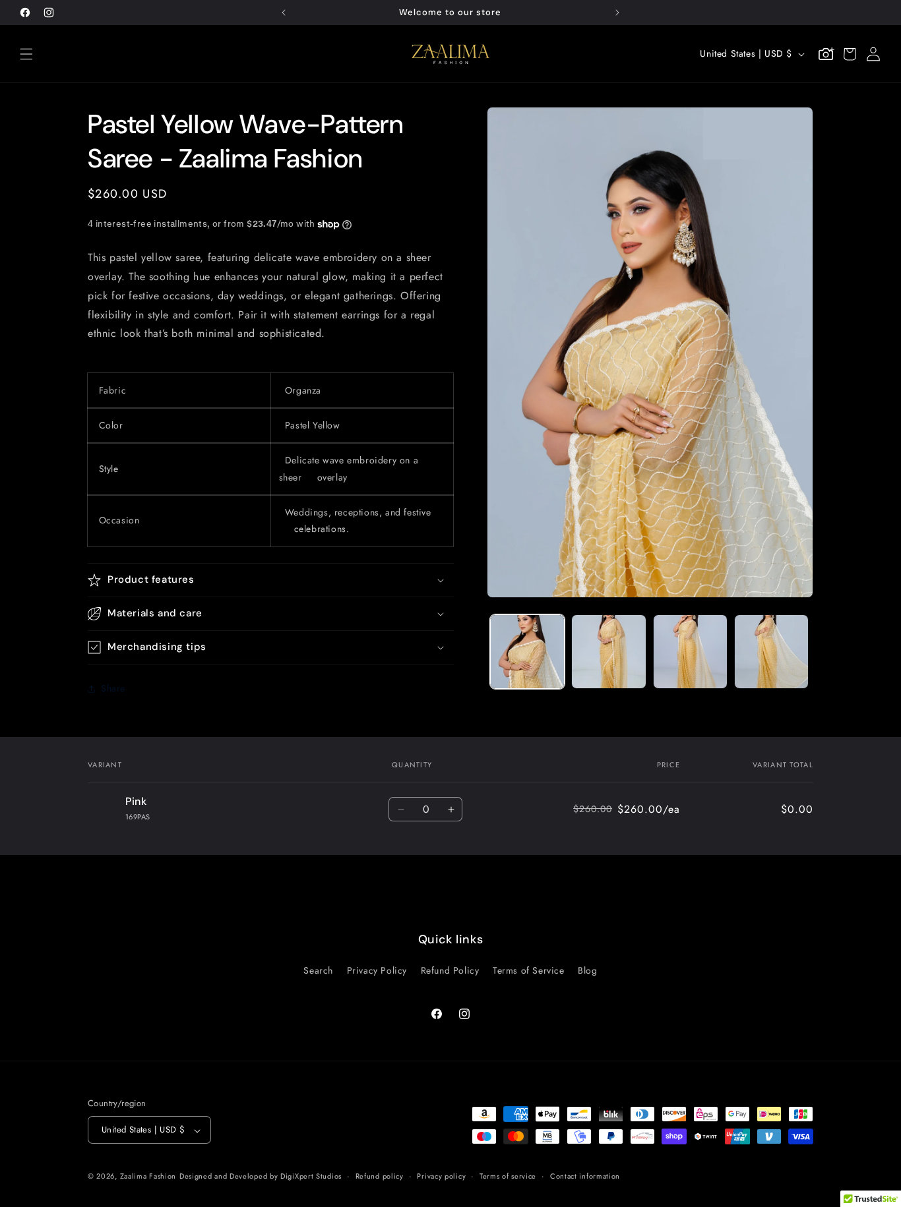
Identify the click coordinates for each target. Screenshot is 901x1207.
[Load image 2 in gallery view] (608, 651)
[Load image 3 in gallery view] (690, 651)
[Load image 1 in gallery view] (527, 651)
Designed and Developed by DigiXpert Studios (260, 1176)
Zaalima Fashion (148, 1176)
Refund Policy (450, 969)
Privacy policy (441, 1176)
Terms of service (508, 1176)
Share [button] (113, 688)
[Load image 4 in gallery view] (771, 651)
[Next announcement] (617, 12)
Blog (587, 969)
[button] (26, 54)
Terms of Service (529, 969)
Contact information (585, 1176)
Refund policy (380, 1176)
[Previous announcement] (283, 12)
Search (318, 969)
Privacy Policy (377, 969)
